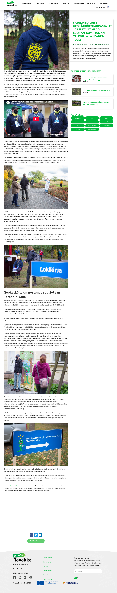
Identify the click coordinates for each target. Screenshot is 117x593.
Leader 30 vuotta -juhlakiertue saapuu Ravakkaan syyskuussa (95, 79)
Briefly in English (99, 7)
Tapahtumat (77, 129)
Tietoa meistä (47, 557)
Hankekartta (47, 562)
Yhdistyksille (53, 3)
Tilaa (75, 578)
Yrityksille (40, 3)
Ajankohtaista (79, 3)
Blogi (92, 118)
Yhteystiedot (103, 3)
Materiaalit (91, 3)
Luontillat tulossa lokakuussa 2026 (96, 91)
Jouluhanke (92, 122)
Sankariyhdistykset (103, 44)
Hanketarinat (78, 122)
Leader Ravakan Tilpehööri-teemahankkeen (19, 486)
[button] (31, 535)
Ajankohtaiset (78, 118)
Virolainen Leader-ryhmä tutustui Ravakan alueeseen (96, 103)
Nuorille (66, 3)
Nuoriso (78, 125)
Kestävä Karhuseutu (106, 122)
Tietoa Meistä (27, 3)
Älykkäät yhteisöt (92, 129)
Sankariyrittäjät (106, 125)
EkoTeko (106, 118)
